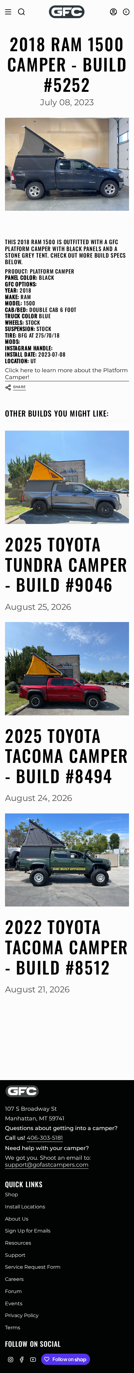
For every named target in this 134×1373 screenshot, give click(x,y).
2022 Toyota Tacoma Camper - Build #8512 (66, 946)
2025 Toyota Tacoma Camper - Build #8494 (66, 755)
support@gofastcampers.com (47, 1164)
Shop (11, 1195)
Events (13, 1303)
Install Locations (25, 1207)
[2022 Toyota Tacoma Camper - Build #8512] (67, 860)
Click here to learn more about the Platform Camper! (66, 374)
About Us (16, 1219)
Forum (13, 1291)
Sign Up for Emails (27, 1231)
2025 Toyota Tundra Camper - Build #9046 (66, 564)
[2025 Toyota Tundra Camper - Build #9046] (67, 477)
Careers (14, 1279)
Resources (18, 1243)
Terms (12, 1328)
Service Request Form (32, 1267)
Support (15, 1255)
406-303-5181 (45, 1137)
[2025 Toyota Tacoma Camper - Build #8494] (67, 668)
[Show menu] (8, 12)
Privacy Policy (22, 1315)
